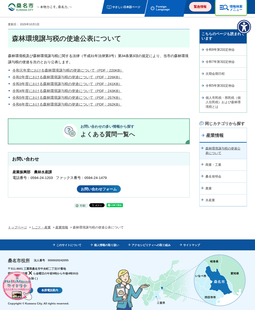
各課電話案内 (49, 290)
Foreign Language (163, 8)
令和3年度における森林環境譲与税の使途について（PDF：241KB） (67, 84)
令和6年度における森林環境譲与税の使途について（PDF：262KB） (67, 104)
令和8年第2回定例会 (220, 49)
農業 (208, 188)
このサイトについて (68, 245)
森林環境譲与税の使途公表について (222, 151)
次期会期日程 (215, 73)
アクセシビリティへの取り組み (151, 245)
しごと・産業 (41, 227)
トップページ (17, 227)
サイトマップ (191, 245)
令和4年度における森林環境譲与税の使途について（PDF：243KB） (67, 91)
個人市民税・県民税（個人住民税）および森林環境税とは (223, 102)
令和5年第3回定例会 (220, 85)
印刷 (82, 205)
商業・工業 (213, 164)
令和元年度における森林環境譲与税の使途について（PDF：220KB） (68, 70)
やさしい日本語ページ (126, 7)
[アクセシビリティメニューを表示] (244, 27)
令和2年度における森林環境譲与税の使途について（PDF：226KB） (67, 77)
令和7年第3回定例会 (220, 61)
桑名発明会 (213, 176)
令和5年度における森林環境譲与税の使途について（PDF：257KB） (67, 98)
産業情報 (215, 135)
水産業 (210, 200)
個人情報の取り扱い (106, 245)
